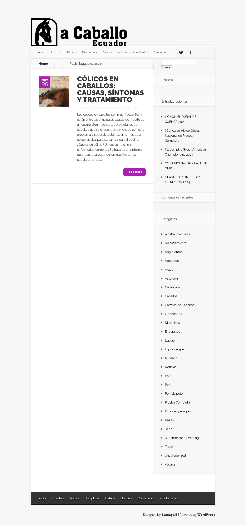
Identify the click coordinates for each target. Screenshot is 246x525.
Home (43, 63)
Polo (168, 376)
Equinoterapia (174, 349)
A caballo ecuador (178, 234)
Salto (168, 429)
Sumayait (169, 515)
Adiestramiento (176, 243)
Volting (170, 464)
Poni (168, 385)
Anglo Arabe (174, 252)
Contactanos (162, 52)
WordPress (206, 515)
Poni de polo (174, 393)
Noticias (122, 52)
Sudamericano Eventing (182, 438)
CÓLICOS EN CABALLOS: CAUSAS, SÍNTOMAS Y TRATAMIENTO (110, 89)
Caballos (171, 296)
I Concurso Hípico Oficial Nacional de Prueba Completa (182, 135)
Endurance (172, 331)
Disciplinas (88, 52)
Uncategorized (175, 455)
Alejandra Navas (105, 107)
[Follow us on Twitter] (181, 52)
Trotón (170, 447)
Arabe (169, 269)
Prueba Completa (177, 402)
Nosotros (56, 52)
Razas (71, 52)
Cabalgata (172, 287)
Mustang (171, 358)
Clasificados (140, 52)
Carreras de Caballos (179, 305)
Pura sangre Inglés (178, 411)
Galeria (107, 52)
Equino (170, 340)
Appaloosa (172, 261)
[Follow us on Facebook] (190, 52)
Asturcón (171, 278)
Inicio (41, 52)
